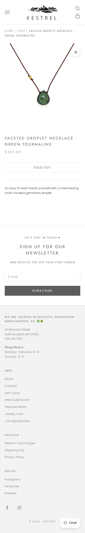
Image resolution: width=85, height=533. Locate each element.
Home (9, 31)
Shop (21, 31)
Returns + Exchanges (20, 443)
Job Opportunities (17, 421)
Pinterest (11, 493)
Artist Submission (17, 400)
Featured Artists (16, 407)
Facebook (12, 486)
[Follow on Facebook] (7, 507)
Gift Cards (12, 393)
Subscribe (42, 291)
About (9, 379)
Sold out (42, 167)
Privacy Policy (14, 457)
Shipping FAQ (14, 450)
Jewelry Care (14, 414)
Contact (11, 386)
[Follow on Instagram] (19, 507)
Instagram (12, 479)
